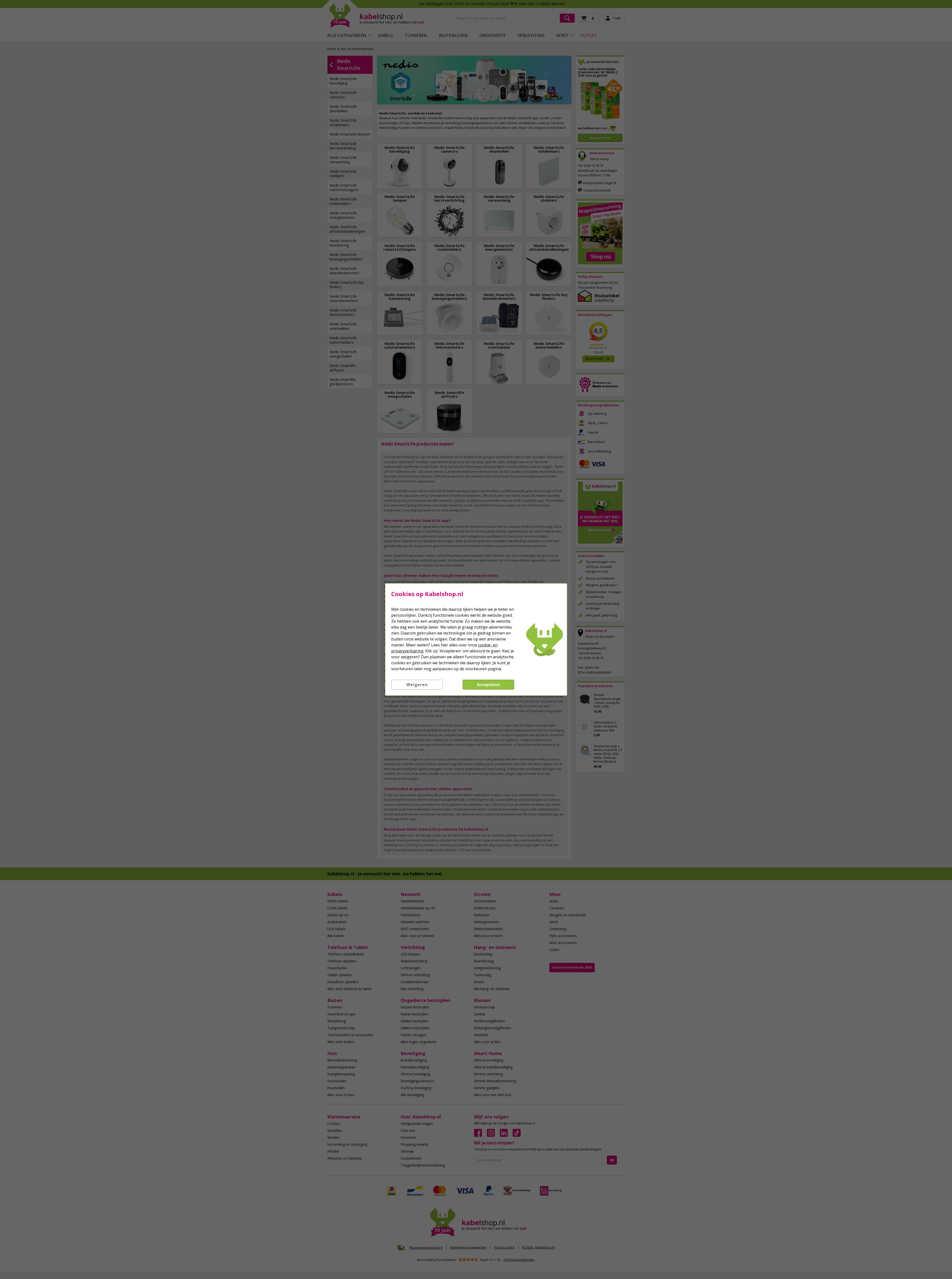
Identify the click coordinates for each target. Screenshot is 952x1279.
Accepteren (488, 684)
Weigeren (417, 684)
